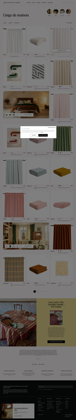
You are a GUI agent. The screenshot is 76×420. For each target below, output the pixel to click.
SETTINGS (34, 135)
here (42, 132)
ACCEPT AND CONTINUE (43, 135)
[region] (38, 132)
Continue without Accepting (52, 127)
